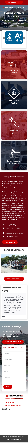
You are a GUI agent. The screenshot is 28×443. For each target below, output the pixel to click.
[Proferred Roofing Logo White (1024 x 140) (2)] (8, 7)
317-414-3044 (11, 403)
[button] (4, 38)
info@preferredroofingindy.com (14, 405)
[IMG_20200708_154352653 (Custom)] (14, 254)
